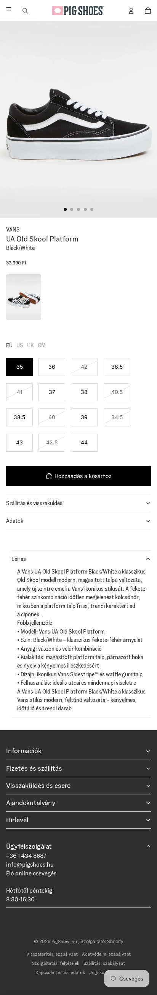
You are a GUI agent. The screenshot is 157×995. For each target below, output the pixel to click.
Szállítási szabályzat (104, 963)
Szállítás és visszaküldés (34, 503)
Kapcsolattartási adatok (60, 972)
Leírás (18, 559)
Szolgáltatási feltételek (55, 963)
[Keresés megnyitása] (25, 10)
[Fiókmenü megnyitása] (131, 10)
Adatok (14, 520)
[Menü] (9, 10)
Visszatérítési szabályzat (52, 954)
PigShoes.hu (64, 941)
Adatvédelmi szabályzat (106, 954)
